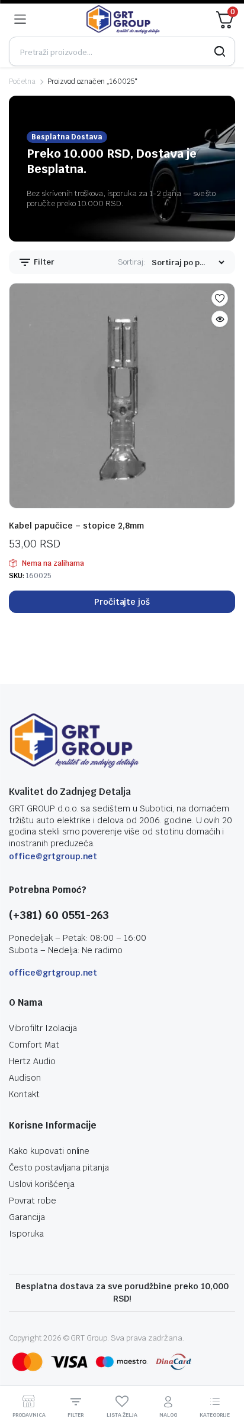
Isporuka (26, 1233)
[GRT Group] (123, 19)
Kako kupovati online (49, 1151)
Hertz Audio (32, 1061)
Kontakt (24, 1094)
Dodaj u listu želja (220, 298)
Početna (22, 81)
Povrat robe (32, 1200)
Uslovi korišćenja (42, 1184)
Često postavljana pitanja (59, 1167)
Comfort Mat (34, 1044)
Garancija (27, 1217)
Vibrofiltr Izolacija (43, 1028)
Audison (25, 1077)
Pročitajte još (122, 601)
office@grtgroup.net (53, 856)
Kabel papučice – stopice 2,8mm (76, 525)
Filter (43, 262)
